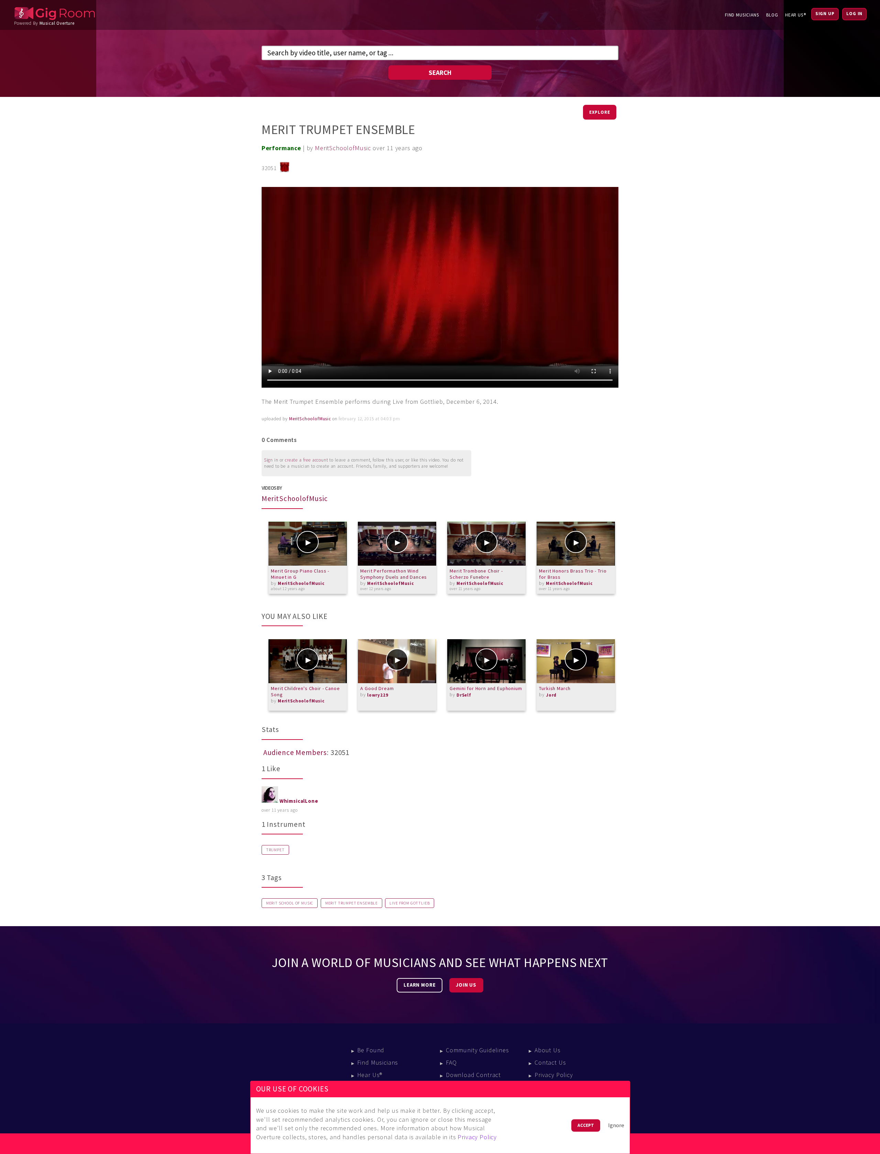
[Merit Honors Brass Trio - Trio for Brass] (576, 544)
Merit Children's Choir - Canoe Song (305, 691)
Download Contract (473, 1075)
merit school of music (290, 903)
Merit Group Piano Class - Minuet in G (300, 574)
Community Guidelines (477, 1050)
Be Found (371, 1050)
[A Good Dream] (397, 661)
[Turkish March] (576, 661)
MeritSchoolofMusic (343, 148)
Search (440, 72)
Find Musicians (742, 15)
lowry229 (377, 695)
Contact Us (550, 1062)
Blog (772, 15)
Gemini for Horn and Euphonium (486, 688)
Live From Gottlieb (409, 903)
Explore (599, 112)
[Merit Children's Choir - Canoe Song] (307, 661)
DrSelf (463, 695)
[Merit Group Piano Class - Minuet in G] (307, 544)
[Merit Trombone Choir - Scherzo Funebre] (486, 544)
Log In (854, 13)
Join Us (466, 985)
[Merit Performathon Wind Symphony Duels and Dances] (397, 544)
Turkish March (555, 688)
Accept (586, 1125)
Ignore (616, 1125)
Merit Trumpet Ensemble (351, 903)
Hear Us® (795, 15)
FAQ (451, 1062)
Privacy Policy (554, 1075)
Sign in (271, 460)
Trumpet (275, 849)
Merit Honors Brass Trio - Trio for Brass (572, 574)
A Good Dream (377, 688)
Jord (551, 695)
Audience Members (295, 752)
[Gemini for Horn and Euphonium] (486, 661)
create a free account (306, 460)
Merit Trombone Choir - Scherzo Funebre (476, 574)
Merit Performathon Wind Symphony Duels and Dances (393, 574)
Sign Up (825, 13)
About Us (548, 1050)
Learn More (420, 985)
